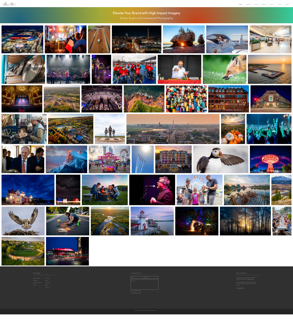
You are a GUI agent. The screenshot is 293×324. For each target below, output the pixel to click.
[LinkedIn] (240, 288)
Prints (34, 285)
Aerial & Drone (36, 278)
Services (47, 278)
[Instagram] (243, 288)
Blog (46, 285)
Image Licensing (37, 282)
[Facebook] (237, 288)
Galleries (35, 280)
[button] (47, 282)
